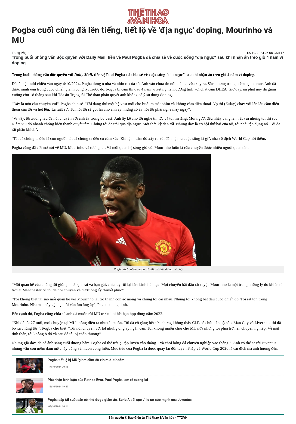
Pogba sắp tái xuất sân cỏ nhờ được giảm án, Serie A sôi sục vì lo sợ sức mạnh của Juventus (120, 400)
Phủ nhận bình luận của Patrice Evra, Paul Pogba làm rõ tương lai (98, 380)
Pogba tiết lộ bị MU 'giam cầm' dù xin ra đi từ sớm (86, 360)
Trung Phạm (20, 53)
